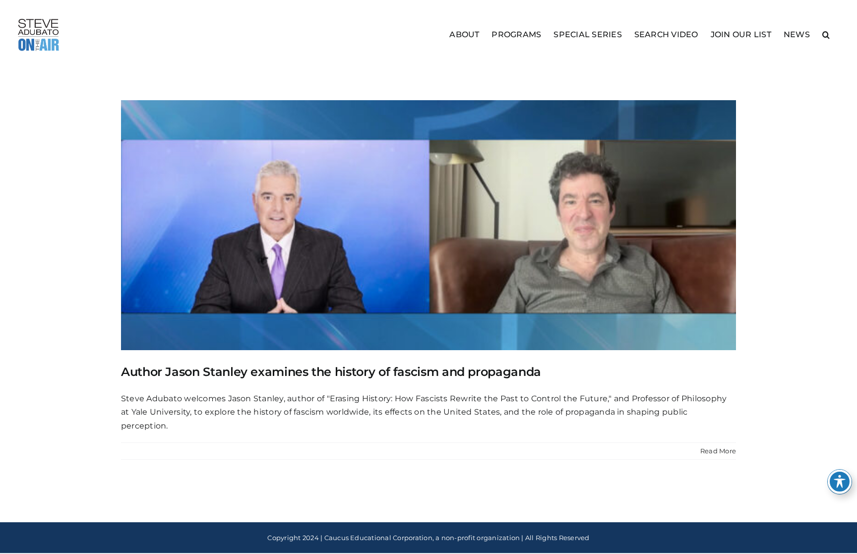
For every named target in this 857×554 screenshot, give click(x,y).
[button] (826, 34)
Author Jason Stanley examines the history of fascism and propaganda (331, 372)
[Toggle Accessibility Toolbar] (840, 481)
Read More (718, 451)
